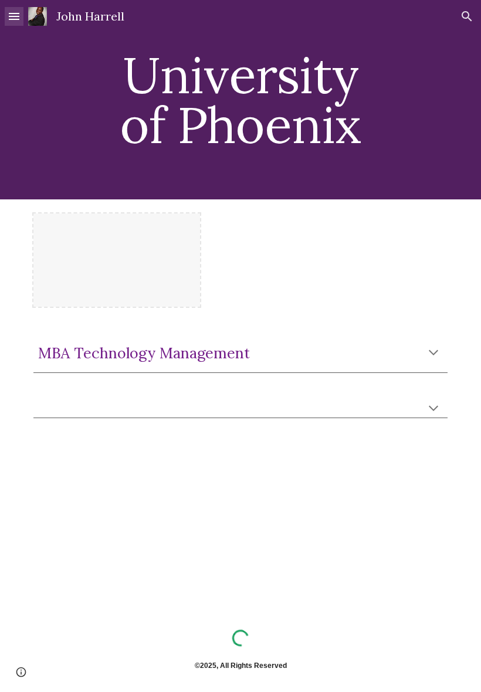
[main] (240, 100)
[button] (14, 16)
